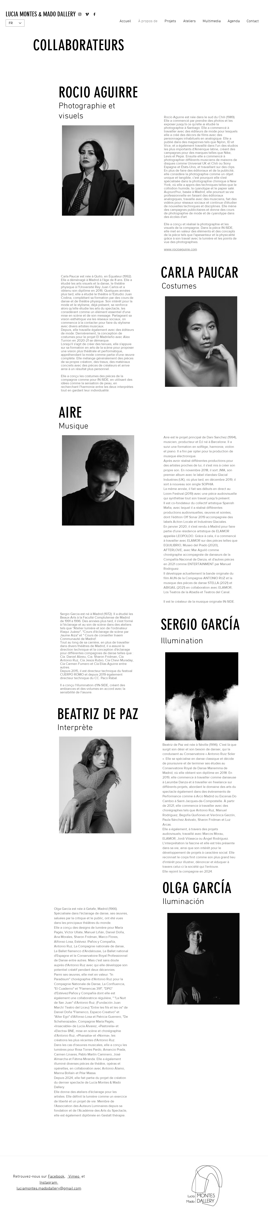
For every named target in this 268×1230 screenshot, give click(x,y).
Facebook (56, 1176)
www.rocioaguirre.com (180, 249)
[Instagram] (80, 14)
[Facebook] (94, 14)
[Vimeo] (87, 14)
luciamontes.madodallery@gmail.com (49, 1188)
